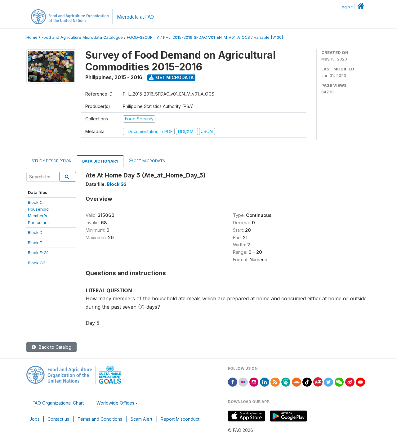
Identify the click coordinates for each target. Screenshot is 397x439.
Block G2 (36, 262)
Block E (35, 242)
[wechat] (339, 381)
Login (345, 7)
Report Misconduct (180, 419)
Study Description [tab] (52, 161)
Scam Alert (141, 419)
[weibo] (350, 381)
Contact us (58, 419)
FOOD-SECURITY (143, 37)
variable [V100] (268, 37)
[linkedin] (264, 381)
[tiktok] (307, 381)
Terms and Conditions (100, 419)
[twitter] (328, 381)
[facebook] (232, 381)
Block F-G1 (38, 252)
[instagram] (254, 381)
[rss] (275, 381)
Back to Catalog (54, 347)
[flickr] (243, 381)
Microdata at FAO (135, 17)
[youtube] (360, 381)
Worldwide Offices (115, 402)
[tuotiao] (318, 381)
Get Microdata (174, 77)
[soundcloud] (296, 381)
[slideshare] (286, 381)
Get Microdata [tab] (149, 161)
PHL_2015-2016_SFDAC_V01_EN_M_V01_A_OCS (206, 37)
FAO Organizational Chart (58, 402)
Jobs (34, 419)
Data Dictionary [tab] (100, 161)
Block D (35, 232)
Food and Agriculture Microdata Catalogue (82, 37)
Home (32, 37)
